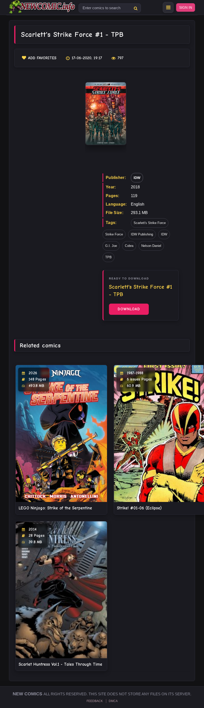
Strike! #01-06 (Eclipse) (139, 508)
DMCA (113, 701)
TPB (108, 257)
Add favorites (42, 58)
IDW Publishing (142, 234)
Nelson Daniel (151, 246)
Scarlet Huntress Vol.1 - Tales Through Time (60, 664)
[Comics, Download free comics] (42, 10)
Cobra (129, 246)
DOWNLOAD (129, 309)
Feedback (95, 701)
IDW (137, 178)
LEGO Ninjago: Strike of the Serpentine (55, 508)
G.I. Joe (111, 246)
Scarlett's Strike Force (150, 223)
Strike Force (114, 234)
